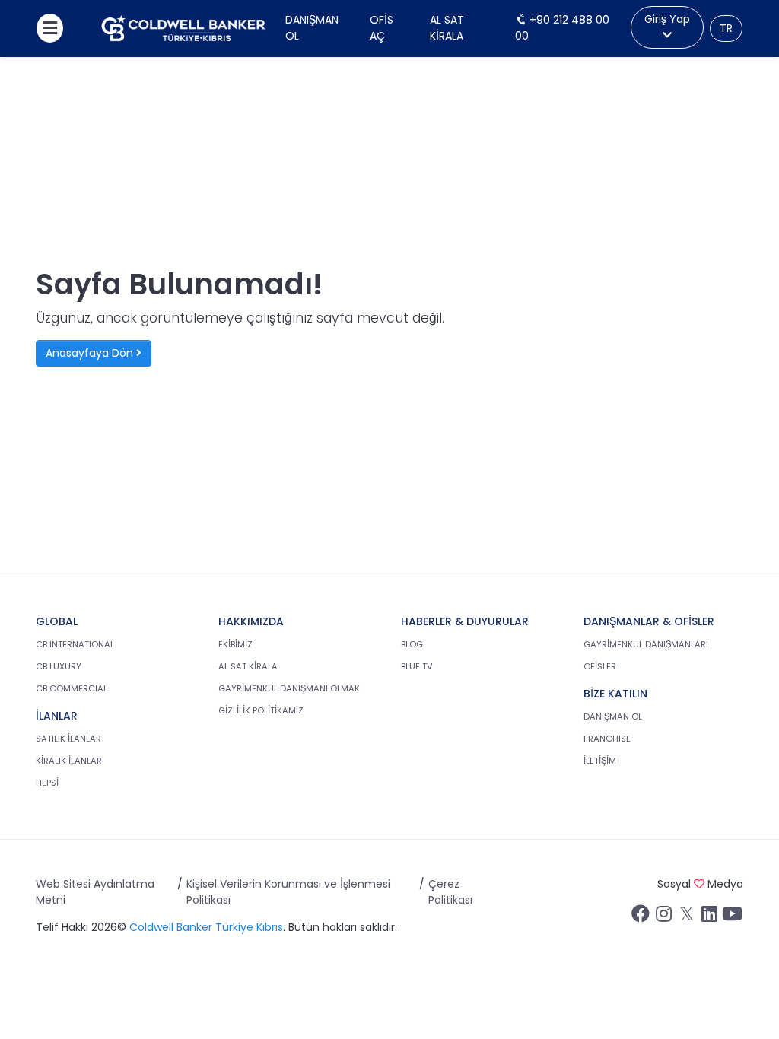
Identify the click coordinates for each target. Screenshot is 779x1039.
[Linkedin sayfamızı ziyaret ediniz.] (709, 917)
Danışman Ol (312, 27)
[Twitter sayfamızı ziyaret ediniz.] (686, 917)
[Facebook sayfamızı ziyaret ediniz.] (640, 917)
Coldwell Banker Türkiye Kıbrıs (206, 927)
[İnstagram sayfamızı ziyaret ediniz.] (663, 917)
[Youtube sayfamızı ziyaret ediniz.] (731, 917)
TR (726, 28)
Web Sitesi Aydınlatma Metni (95, 891)
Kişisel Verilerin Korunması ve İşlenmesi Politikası (288, 891)
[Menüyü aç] (50, 28)
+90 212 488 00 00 (562, 27)
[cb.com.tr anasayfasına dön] (183, 28)
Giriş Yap (667, 19)
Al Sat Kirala (447, 27)
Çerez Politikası (450, 891)
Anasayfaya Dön (91, 353)
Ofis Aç (381, 27)
